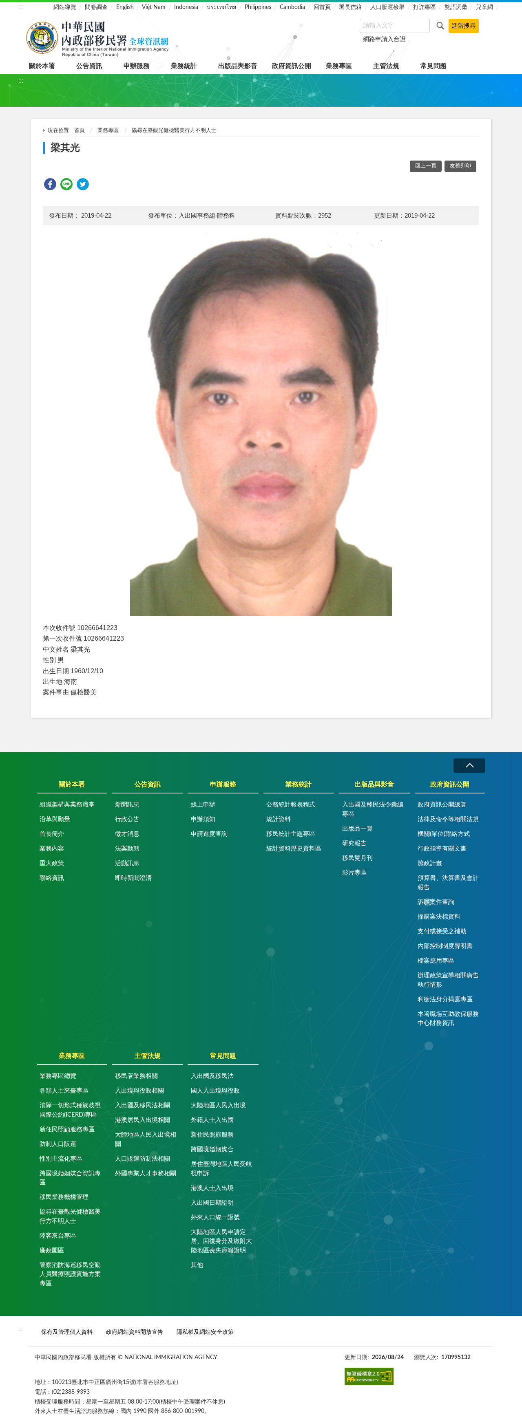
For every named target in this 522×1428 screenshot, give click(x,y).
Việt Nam (154, 7)
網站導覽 (64, 7)
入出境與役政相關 (139, 1091)
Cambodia (292, 7)
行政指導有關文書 (442, 849)
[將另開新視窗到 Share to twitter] (83, 184)
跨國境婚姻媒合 (212, 1149)
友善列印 (460, 166)
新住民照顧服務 (212, 1135)
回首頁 (322, 7)
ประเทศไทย (221, 7)
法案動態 (127, 849)
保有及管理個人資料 (67, 1332)
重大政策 (52, 863)
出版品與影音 (237, 66)
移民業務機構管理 (64, 1197)
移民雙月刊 (357, 858)
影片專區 (354, 873)
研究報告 (354, 843)
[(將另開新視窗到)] (369, 1376)
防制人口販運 (58, 1144)
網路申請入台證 (384, 39)
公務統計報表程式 (290, 805)
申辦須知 (203, 819)
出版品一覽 (357, 829)
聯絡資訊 (52, 878)
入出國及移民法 (212, 1076)
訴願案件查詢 (436, 902)
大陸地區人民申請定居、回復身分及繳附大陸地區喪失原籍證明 (221, 1241)
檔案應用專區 (436, 961)
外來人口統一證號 (215, 1217)
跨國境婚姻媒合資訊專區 (70, 1178)
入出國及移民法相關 (142, 1105)
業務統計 (184, 66)
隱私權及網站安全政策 (205, 1332)
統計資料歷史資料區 (293, 849)
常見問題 (433, 66)
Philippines (258, 7)
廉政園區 (52, 1250)
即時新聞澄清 (133, 878)
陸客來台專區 (58, 1236)
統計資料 (278, 819)
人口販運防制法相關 (142, 1159)
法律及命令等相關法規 (448, 819)
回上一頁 (425, 166)
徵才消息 (127, 834)
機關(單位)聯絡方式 (444, 834)
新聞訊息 (127, 805)
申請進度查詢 (209, 834)
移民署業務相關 (136, 1076)
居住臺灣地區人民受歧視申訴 (221, 1169)
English (125, 7)
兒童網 (484, 7)
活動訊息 (127, 863)
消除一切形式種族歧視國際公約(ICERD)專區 (70, 1110)
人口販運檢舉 (387, 7)
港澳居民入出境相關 (142, 1120)
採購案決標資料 (439, 917)
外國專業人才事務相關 (145, 1173)
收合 (469, 765)
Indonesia (186, 7)
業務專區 (339, 66)
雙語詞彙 (456, 7)
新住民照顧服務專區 (67, 1129)
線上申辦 (203, 805)
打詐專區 (424, 7)
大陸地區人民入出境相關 (145, 1139)
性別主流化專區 (61, 1159)
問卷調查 (96, 7)
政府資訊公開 (291, 66)
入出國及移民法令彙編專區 (372, 809)
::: (20, 6)
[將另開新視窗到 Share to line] (66, 184)
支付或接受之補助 (442, 931)
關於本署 (42, 66)
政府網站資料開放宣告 (134, 1332)
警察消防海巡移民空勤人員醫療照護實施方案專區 (70, 1274)
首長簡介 (52, 834)
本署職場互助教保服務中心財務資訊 (448, 1019)
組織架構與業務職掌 (67, 805)
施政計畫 (430, 863)
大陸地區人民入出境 (218, 1105)
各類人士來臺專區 (64, 1091)
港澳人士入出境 (212, 1188)
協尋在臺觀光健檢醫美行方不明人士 (174, 130)
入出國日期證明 (212, 1203)
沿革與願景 (55, 819)
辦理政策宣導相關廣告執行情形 (448, 980)
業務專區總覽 (58, 1076)
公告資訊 (89, 66)
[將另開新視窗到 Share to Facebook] (50, 184)
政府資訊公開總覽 (442, 805)
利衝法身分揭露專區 (445, 999)
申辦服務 (137, 66)
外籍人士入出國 (212, 1120)
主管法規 (386, 66)
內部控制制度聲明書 (445, 946)
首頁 (79, 130)
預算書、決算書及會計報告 (448, 882)
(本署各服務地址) (156, 1382)
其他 (197, 1265)
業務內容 (52, 849)
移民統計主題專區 (290, 834)
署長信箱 (350, 7)
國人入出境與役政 (215, 1091)
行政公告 (127, 819)
